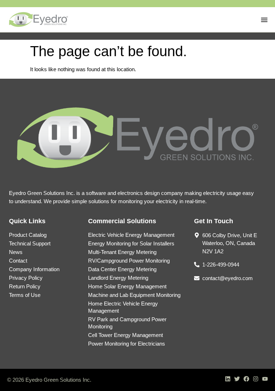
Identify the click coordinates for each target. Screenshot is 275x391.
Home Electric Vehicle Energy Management (123, 307)
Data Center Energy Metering (122, 269)
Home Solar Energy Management (127, 286)
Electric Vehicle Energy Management (131, 235)
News (16, 252)
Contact (18, 261)
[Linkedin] (228, 379)
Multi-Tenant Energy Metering (122, 252)
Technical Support (29, 243)
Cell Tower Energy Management (125, 335)
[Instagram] (256, 379)
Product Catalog (28, 235)
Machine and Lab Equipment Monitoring (134, 295)
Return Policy (24, 286)
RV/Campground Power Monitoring (129, 261)
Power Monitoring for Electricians (126, 344)
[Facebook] (246, 379)
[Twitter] (237, 379)
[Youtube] (265, 379)
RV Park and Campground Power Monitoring (127, 322)
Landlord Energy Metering (118, 278)
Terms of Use (24, 295)
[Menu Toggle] (264, 19)
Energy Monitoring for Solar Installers (131, 243)
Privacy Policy (26, 278)
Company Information (34, 269)
